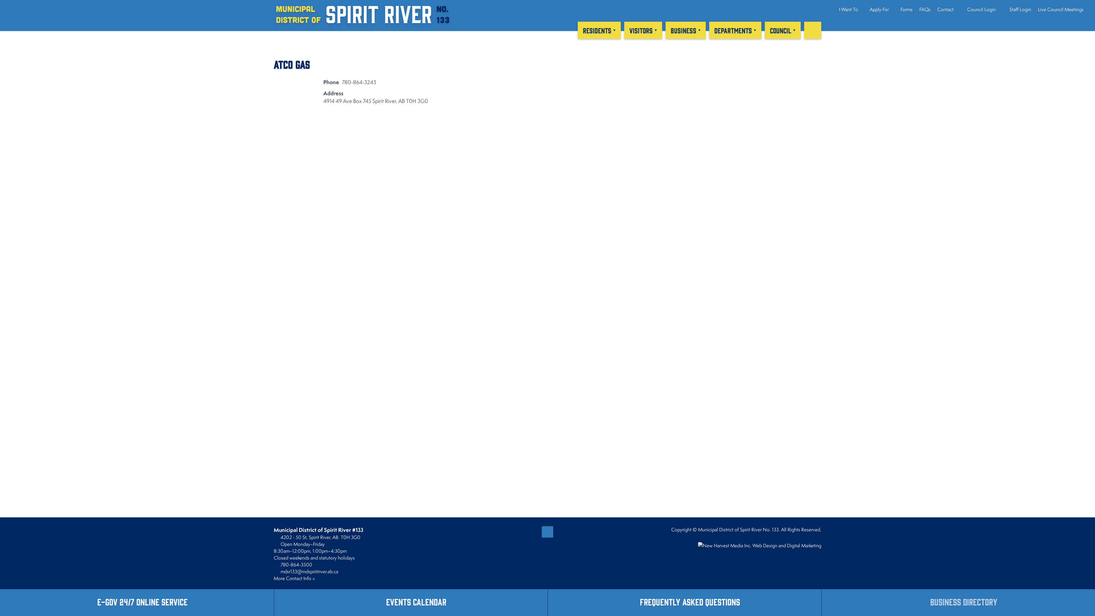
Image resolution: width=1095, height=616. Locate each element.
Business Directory (963, 601)
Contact (945, 9)
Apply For (879, 9)
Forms (906, 9)
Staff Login (1019, 9)
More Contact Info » (294, 578)
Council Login (981, 9)
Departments (733, 30)
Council (780, 30)
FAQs (924, 9)
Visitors (641, 30)
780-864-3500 (296, 565)
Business (683, 30)
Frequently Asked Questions (690, 601)
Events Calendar (416, 601)
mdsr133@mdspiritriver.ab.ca (309, 571)
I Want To (848, 9)
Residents (597, 30)
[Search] (812, 30)
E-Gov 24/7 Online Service (142, 601)
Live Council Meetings (1061, 9)
